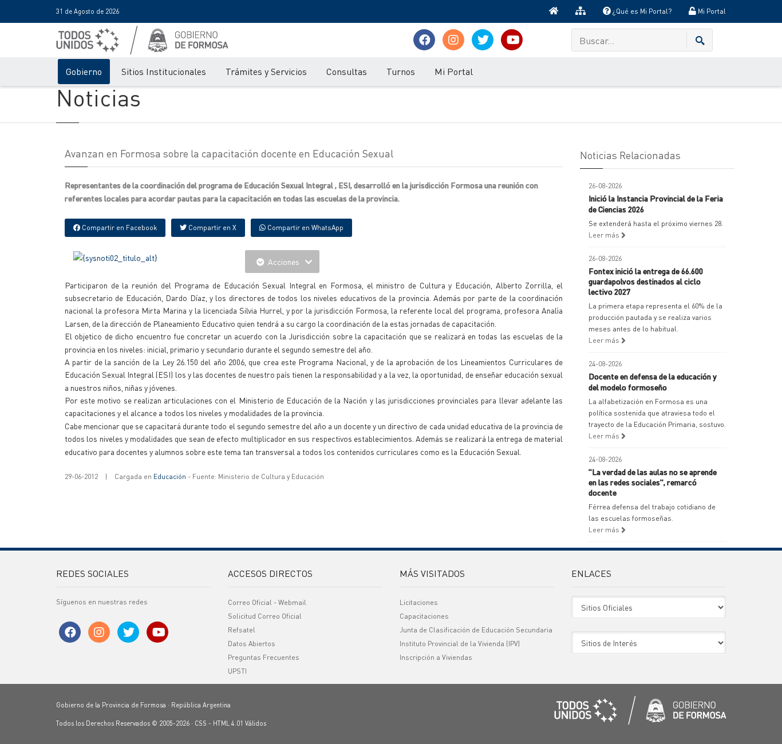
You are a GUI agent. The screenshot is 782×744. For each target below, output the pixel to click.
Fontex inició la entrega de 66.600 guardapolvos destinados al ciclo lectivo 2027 (646, 281)
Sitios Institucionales (163, 71)
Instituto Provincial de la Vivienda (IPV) (460, 643)
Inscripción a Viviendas (436, 657)
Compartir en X (211, 227)
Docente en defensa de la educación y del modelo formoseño (653, 381)
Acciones (283, 261)
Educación (169, 476)
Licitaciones (419, 602)
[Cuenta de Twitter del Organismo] (482, 40)
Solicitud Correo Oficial (265, 616)
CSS (201, 723)
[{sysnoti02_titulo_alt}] (115, 256)
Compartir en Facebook (118, 227)
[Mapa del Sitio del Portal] (580, 11)
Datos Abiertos (251, 643)
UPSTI (237, 671)
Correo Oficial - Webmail (267, 602)
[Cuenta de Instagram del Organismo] (453, 40)
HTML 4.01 (228, 723)
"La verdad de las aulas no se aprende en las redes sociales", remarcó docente (653, 481)
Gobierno (84, 71)
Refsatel (241, 630)
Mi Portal (711, 11)
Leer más (605, 235)
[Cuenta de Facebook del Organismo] (424, 40)
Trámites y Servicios (266, 71)
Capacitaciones (424, 616)
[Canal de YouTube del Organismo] (512, 40)
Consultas (346, 71)
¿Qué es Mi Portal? (641, 11)
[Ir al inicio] (553, 11)
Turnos (400, 71)
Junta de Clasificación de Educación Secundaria (476, 630)
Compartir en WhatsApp (304, 227)
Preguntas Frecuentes (263, 657)
